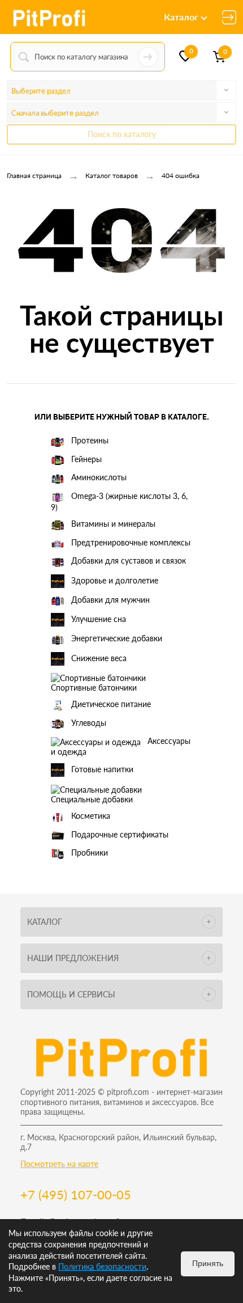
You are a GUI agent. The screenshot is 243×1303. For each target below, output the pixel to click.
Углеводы (88, 722)
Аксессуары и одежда (120, 746)
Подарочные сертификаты (119, 834)
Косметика (90, 815)
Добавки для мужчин (110, 599)
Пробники (89, 852)
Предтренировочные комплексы (130, 542)
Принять (207, 1263)
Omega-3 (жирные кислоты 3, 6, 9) (119, 501)
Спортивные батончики (94, 687)
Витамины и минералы (113, 523)
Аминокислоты (99, 477)
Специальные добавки (92, 799)
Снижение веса (99, 657)
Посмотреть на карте (59, 1164)
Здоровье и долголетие (114, 580)
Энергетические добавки (116, 638)
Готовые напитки (102, 769)
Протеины (90, 440)
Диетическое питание (111, 704)
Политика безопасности (102, 1266)
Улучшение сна (98, 619)
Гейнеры (86, 459)
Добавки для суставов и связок (128, 560)
